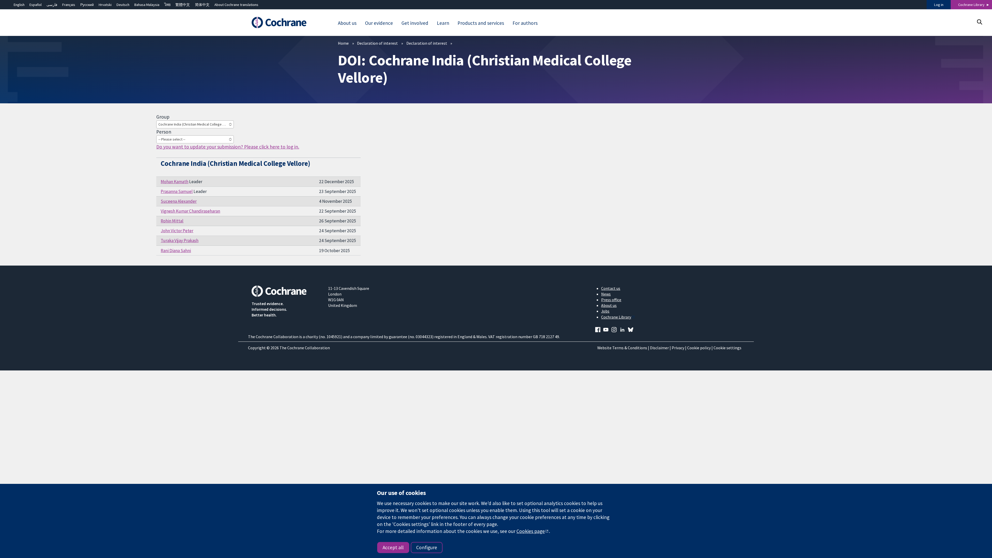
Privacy (678, 347)
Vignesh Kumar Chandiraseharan (190, 211)
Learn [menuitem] (443, 23)
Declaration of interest (377, 43)
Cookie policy (699, 347)
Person (163, 132)
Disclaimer (659, 347)
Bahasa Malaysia (146, 4)
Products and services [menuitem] (481, 23)
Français (68, 4)
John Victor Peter (177, 231)
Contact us (610, 288)
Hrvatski (105, 4)
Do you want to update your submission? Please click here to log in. (227, 147)
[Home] (286, 22)
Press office (611, 299)
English (19, 4)
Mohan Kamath (174, 181)
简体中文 (202, 4)
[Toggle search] (979, 21)
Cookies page (530, 531)
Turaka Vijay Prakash (179, 240)
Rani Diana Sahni (176, 250)
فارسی (52, 4)
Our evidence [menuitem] (379, 23)
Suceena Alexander (179, 201)
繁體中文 (182, 4)
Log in (938, 4)
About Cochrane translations (236, 4)
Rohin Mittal (172, 221)
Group (162, 117)
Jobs (605, 311)
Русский (87, 4)
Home (343, 43)
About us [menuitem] (347, 23)
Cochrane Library (971, 4)
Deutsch (123, 4)
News (606, 294)
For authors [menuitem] (525, 23)
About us (609, 305)
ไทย (167, 4)
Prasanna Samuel (177, 191)
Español (35, 4)
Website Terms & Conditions (622, 347)
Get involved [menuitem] (414, 23)
